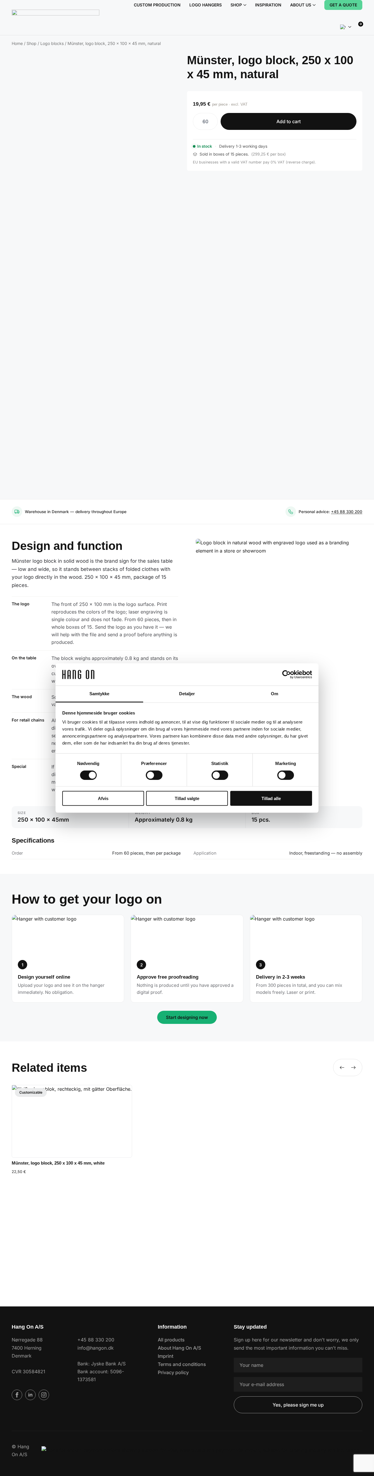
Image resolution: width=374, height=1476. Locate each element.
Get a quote (343, 4)
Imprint (165, 1356)
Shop (236, 4)
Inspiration (268, 4)
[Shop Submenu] (244, 5)
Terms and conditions (182, 1364)
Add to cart (288, 121)
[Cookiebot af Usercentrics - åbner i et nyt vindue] (286, 674)
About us (300, 4)
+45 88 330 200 (346, 511)
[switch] (154, 775)
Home (17, 43)
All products (171, 1340)
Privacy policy (173, 1372)
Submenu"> (350, 27)
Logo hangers (205, 4)
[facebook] (17, 1395)
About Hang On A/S (179, 1348)
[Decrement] (197, 121)
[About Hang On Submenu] (313, 5)
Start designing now (187, 1017)
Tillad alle (271, 798)
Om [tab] (274, 693)
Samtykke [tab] (99, 693)
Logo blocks (52, 43)
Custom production (157, 4)
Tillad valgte (187, 798)
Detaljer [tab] (187, 693)
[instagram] (44, 1395)
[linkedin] (30, 1395)
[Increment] (213, 121)
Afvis (103, 798)
